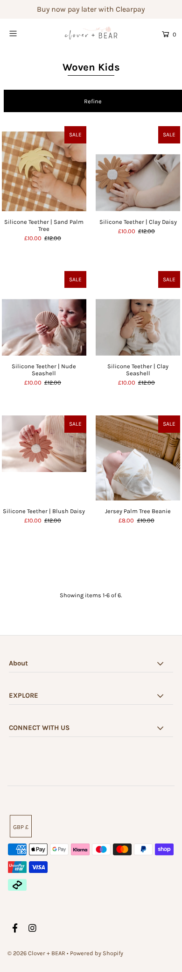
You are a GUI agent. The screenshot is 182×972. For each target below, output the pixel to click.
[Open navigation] (24, 33)
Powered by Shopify (96, 953)
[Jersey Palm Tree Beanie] (138, 457)
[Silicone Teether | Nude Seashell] (44, 313)
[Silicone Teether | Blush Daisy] (44, 457)
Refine (93, 101)
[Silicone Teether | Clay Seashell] (138, 313)
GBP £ (20, 826)
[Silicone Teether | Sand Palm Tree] (44, 168)
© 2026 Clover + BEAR (36, 953)
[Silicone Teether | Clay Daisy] (138, 168)
